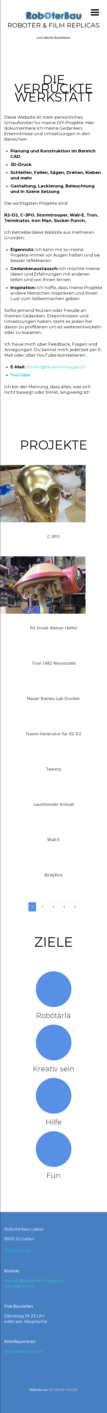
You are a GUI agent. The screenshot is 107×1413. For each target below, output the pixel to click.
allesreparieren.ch (23, 1351)
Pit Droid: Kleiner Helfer (53, 628)
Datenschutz (17, 1250)
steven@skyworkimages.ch (55, 366)
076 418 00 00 (18, 1286)
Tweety (53, 769)
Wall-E (53, 839)
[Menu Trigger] (95, 12)
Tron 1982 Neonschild (53, 663)
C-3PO (53, 536)
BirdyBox (53, 875)
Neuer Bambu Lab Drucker (53, 698)
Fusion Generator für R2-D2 (53, 734)
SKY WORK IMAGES (63, 1390)
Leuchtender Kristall (53, 804)
